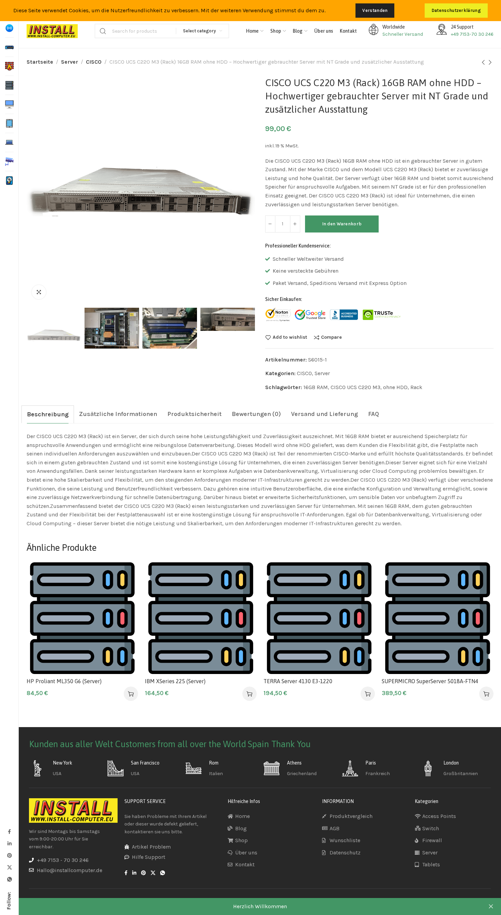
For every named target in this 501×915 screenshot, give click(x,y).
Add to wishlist (290, 337)
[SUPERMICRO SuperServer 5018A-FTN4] (438, 618)
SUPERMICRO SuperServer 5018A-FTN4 (430, 681)
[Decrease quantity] (270, 223)
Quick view (125, 608)
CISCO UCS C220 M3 (355, 387)
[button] (131, 694)
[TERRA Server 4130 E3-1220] (319, 618)
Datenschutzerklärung (456, 10)
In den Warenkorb (342, 223)
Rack (416, 387)
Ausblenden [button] (491, 906)
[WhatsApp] (9, 879)
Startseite (40, 62)
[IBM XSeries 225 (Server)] (201, 618)
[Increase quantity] (295, 223)
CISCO (94, 62)
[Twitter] (9, 867)
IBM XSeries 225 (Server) (175, 681)
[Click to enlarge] (39, 292)
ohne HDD (395, 387)
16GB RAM (315, 387)
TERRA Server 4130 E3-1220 (297, 681)
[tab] (47, 414)
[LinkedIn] (9, 843)
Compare (331, 337)
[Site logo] (52, 31)
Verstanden (375, 10)
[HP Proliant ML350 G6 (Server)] (82, 618)
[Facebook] (9, 831)
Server (69, 62)
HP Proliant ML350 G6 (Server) (64, 681)
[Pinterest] (9, 855)
